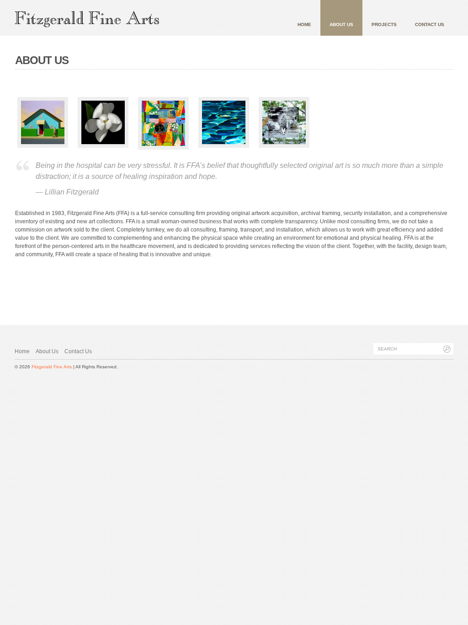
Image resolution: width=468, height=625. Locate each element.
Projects (384, 24)
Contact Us (429, 24)
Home (304, 24)
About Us (341, 24)
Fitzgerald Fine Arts (52, 366)
